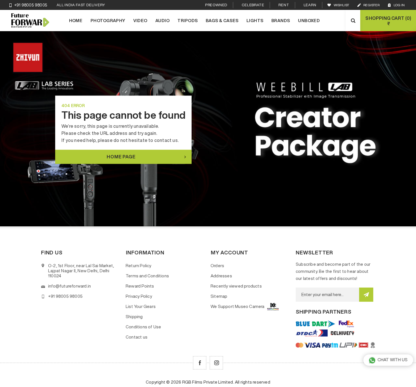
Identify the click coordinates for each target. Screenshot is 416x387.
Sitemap (219, 296)
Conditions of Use (143, 327)
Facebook (199, 362)
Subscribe (366, 295)
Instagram (216, 362)
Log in (399, 5)
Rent (283, 5)
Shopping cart (387, 21)
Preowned (216, 5)
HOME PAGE (121, 156)
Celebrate (253, 5)
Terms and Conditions (147, 276)
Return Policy (138, 265)
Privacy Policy (139, 296)
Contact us (136, 337)
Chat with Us (393, 360)
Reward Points (140, 286)
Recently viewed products (236, 286)
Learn (310, 5)
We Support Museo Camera (238, 306)
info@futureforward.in (69, 286)
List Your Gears (141, 306)
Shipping (134, 316)
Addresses (221, 276)
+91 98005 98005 (30, 5)
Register (371, 5)
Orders (217, 265)
